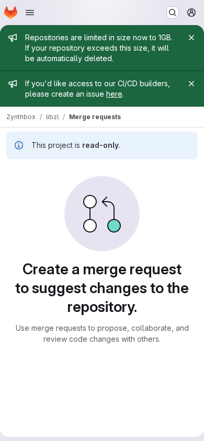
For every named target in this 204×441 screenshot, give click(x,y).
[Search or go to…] (172, 12)
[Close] (191, 37)
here (114, 93)
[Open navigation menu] (29, 12)
